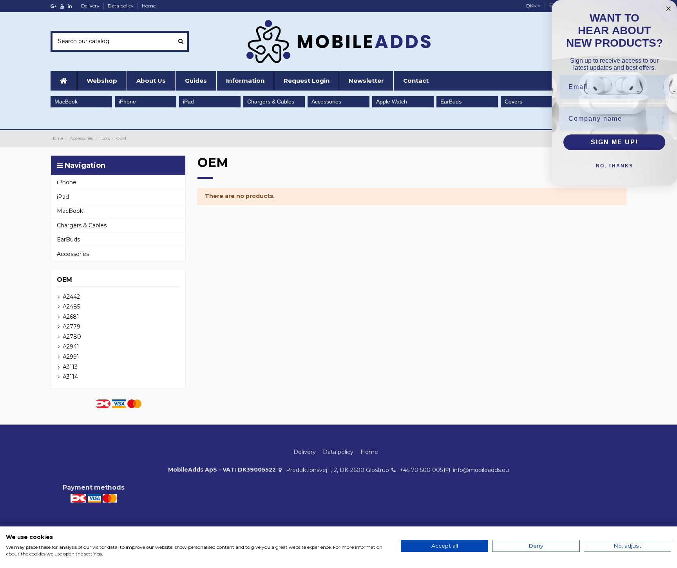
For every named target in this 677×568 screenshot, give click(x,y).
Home (149, 6)
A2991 (71, 356)
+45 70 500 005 (421, 470)
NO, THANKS (614, 166)
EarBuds (451, 101)
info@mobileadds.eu (481, 470)
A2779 (71, 326)
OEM (64, 279)
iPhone (127, 101)
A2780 (72, 336)
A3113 (70, 366)
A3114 (70, 376)
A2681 (71, 316)
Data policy (121, 6)
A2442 (71, 296)
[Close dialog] (668, 8)
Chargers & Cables (270, 101)
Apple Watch (391, 101)
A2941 (71, 346)
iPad (188, 101)
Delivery (91, 6)
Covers (513, 101)
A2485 (71, 306)
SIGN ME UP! (614, 142)
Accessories (326, 101)
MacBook (66, 101)
